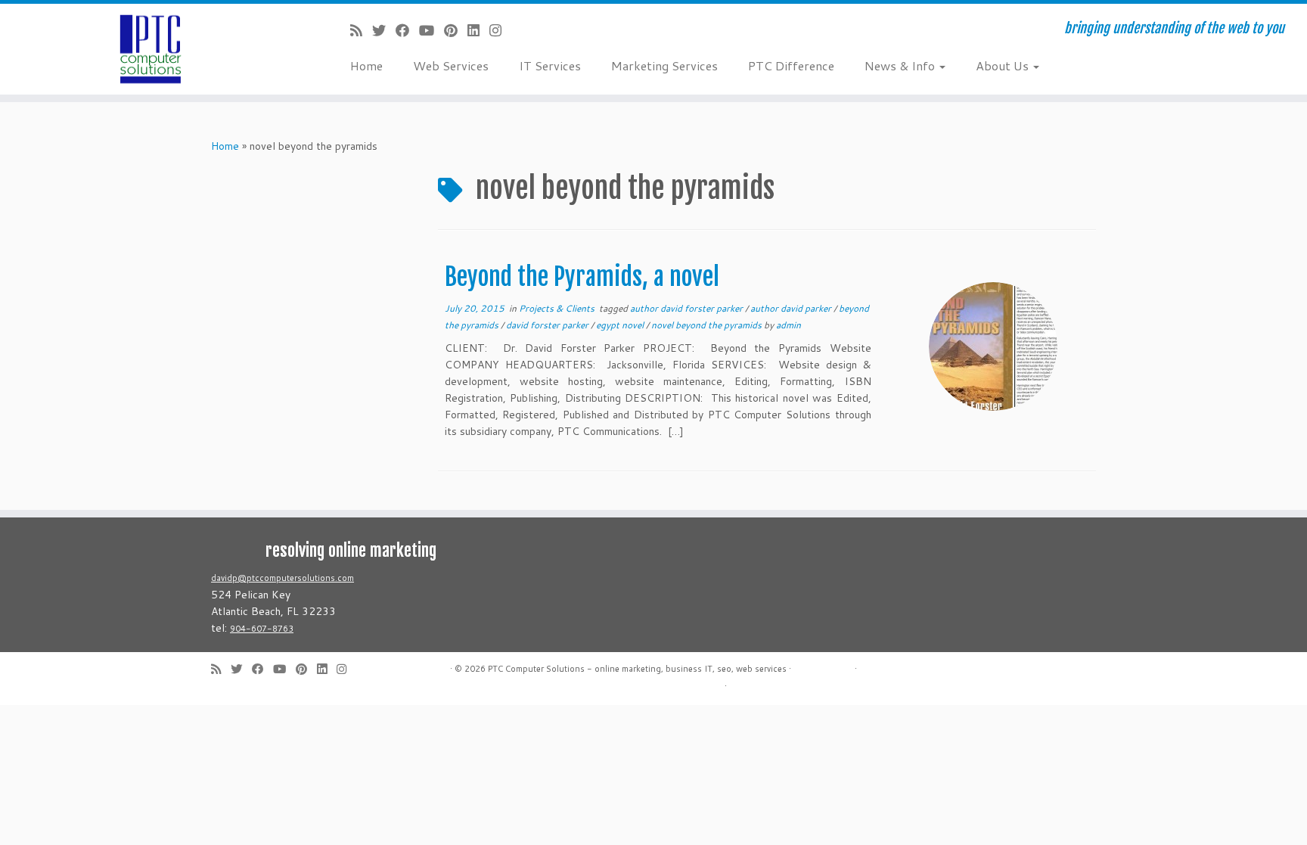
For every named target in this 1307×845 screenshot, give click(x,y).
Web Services (451, 65)
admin (788, 324)
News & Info (901, 65)
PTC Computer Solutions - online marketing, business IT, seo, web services (637, 669)
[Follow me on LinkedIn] (478, 30)
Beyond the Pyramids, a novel (582, 277)
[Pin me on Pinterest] (455, 30)
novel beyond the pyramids (707, 324)
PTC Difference (791, 65)
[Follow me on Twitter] (384, 30)
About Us (1004, 65)
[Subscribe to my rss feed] (361, 30)
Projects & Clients (558, 308)
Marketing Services (664, 65)
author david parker (792, 308)
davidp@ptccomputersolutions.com (282, 578)
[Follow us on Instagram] (500, 30)
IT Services (550, 65)
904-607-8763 (261, 629)
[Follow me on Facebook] (407, 30)
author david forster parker (687, 308)
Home (366, 65)
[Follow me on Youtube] (431, 30)
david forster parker (548, 324)
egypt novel (621, 324)
